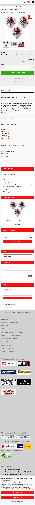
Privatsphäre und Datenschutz (9, 338)
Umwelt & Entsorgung (7, 342)
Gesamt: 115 (6, 189)
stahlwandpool (7, 192)
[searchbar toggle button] (24, 2)
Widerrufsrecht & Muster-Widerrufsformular (13, 332)
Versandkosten (24, 314)
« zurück (10, 7)
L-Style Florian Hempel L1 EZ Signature (17, 220)
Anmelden (17, 241)
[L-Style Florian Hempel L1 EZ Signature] (17, 27)
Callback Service (6, 345)
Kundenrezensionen (8, 118)
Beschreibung (6, 90)
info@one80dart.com (6, 157)
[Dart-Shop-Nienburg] (4, 2)
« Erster (4, 7)
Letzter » (22, 7)
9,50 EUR (17, 224)
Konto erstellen (7, 302)
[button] (3, 68)
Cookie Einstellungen (7, 351)
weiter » (16, 7)
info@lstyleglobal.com (7, 139)
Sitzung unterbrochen (7, 348)
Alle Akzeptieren (17, 492)
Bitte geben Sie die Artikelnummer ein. (13, 269)
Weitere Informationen (17, 501)
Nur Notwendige (17, 497)
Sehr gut (5, 179)
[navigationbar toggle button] (33, 2)
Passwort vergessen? (9, 304)
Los (30, 276)
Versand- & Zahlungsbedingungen (10, 335)
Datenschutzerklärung (27, 489)
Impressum (4, 325)
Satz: (2, 64)
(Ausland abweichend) (27, 54)
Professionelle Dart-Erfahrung (9, 322)
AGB (2, 329)
